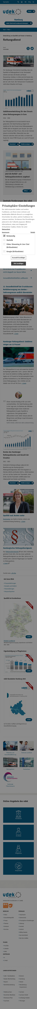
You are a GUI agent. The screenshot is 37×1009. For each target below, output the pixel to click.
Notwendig (11, 236)
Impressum (5, 232)
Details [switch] (33, 232)
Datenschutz (6, 229)
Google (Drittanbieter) (15, 251)
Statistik (10, 240)
